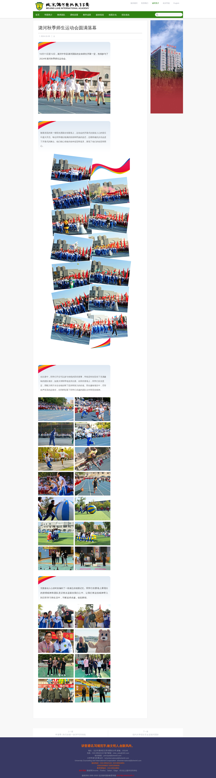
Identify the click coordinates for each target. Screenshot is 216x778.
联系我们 (144, 3)
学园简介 (48, 15)
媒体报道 (100, 15)
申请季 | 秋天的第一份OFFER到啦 (70, 735)
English (176, 3)
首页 (38, 15)
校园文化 (113, 15)
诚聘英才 (155, 3)
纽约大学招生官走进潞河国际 (146, 735)
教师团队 (61, 15)
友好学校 (166, 3)
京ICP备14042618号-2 (125, 776)
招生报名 (126, 15)
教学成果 (87, 15)
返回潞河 (134, 3)
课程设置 (74, 15)
